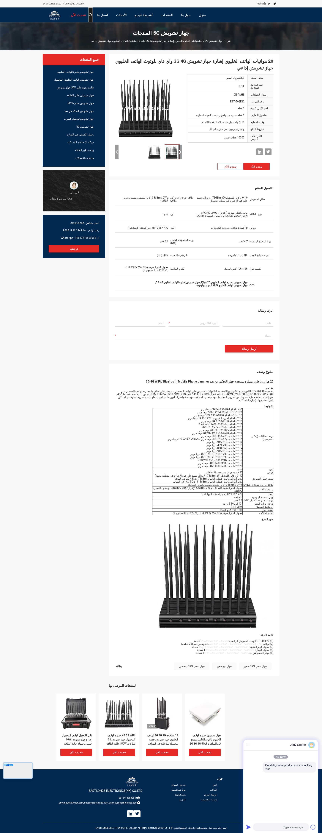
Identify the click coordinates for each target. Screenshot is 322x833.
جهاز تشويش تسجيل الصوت (79, 118)
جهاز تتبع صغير (224, 666)
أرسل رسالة (249, 349)
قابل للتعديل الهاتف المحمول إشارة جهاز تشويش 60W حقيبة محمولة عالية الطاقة (77, 739)
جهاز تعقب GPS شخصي (192, 666)
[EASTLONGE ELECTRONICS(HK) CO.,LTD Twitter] (275, 3)
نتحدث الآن (256, 166)
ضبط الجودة (180, 794)
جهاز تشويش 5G (211, 40)
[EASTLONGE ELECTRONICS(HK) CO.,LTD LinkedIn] (269, 3)
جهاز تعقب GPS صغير (255, 666)
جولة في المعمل (178, 790)
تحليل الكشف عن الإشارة (80, 134)
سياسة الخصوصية (209, 799)
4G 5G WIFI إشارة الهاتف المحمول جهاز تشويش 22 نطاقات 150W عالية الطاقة (120, 739)
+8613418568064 (85, 237)
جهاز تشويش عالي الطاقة (80, 95)
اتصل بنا (182, 799)
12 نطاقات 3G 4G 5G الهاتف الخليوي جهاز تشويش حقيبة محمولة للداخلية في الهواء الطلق (162, 740)
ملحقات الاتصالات (84, 158)
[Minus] (248, 745)
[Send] (249, 827)
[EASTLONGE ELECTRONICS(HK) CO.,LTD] (55, 14)
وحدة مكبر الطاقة (84, 150)
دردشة (74, 248)
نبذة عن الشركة (178, 785)
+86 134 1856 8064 (74, 230)
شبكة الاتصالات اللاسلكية (80, 142)
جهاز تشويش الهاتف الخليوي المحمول (74, 79)
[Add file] (313, 827)
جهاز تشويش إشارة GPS (81, 103)
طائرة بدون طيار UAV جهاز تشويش (75, 87)
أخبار (214, 785)
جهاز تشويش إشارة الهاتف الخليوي (75, 71)
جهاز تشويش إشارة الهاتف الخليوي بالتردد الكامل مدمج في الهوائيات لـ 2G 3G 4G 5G (205, 739)
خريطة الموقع (210, 794)
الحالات (213, 790)
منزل (228, 40)
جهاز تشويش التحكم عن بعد (79, 111)
